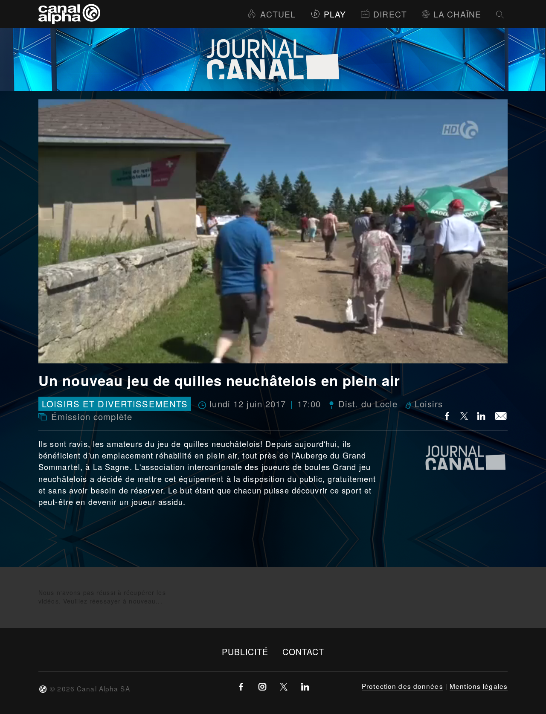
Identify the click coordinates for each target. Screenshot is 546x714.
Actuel (278, 14)
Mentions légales (479, 686)
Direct (390, 14)
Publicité (245, 651)
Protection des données (402, 686)
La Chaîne (457, 14)
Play (335, 14)
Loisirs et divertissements (115, 404)
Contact (303, 651)
